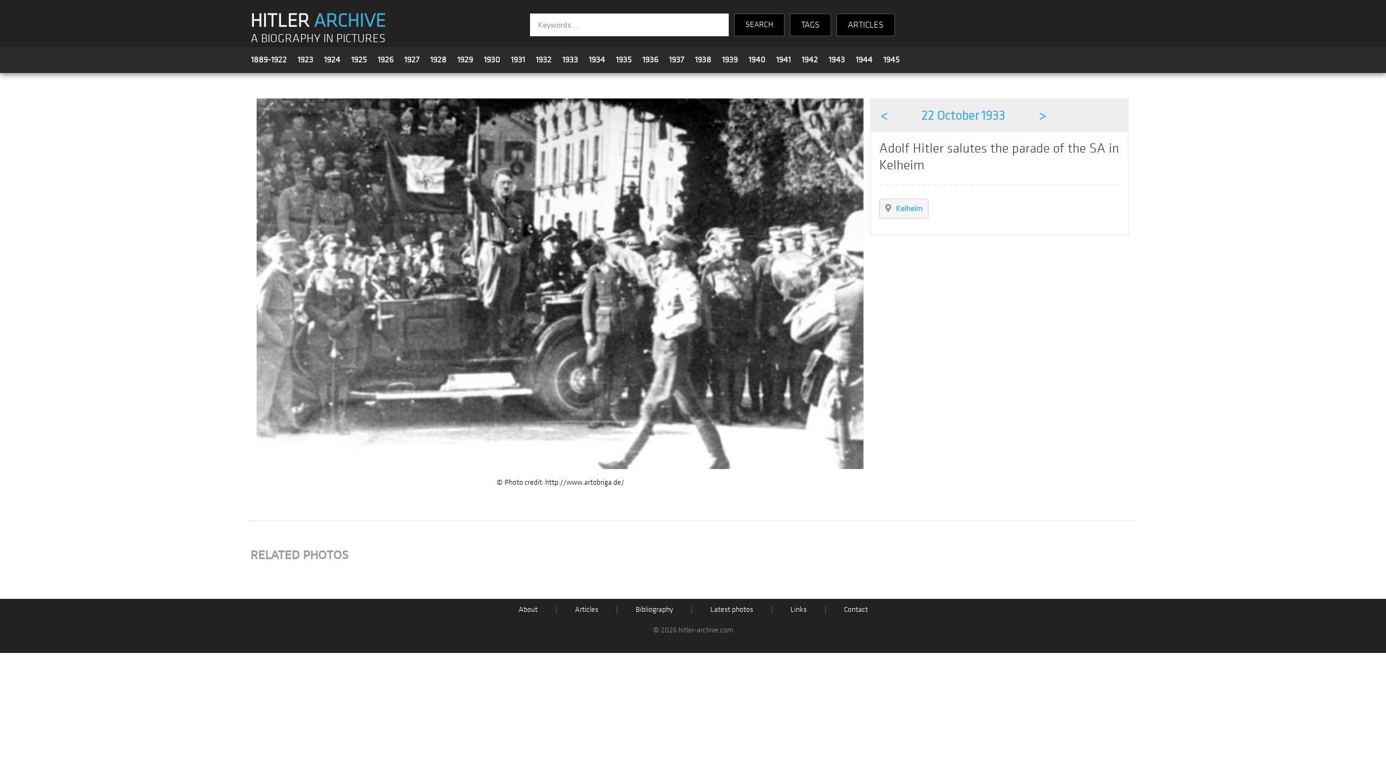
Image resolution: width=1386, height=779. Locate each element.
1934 (597, 59)
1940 (757, 59)
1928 (438, 59)
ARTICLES (866, 24)
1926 (386, 59)
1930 (492, 59)
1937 (676, 59)
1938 (703, 59)
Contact (856, 609)
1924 (332, 59)
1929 (465, 59)
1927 (412, 59)
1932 (544, 59)
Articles (586, 609)
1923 (305, 59)
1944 (864, 59)
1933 (570, 59)
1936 (650, 59)
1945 (892, 59)
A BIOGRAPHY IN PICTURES (318, 38)
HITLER (318, 20)
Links (798, 609)
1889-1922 (269, 59)
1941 (783, 59)
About (528, 609)
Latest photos (731, 609)
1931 (518, 59)
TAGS (810, 24)
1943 (837, 59)
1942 (810, 59)
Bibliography (654, 609)
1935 (624, 59)
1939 (730, 59)
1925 (359, 59)
